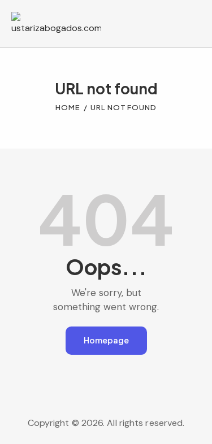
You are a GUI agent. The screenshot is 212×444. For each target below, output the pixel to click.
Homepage (106, 340)
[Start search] (192, 25)
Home (67, 107)
